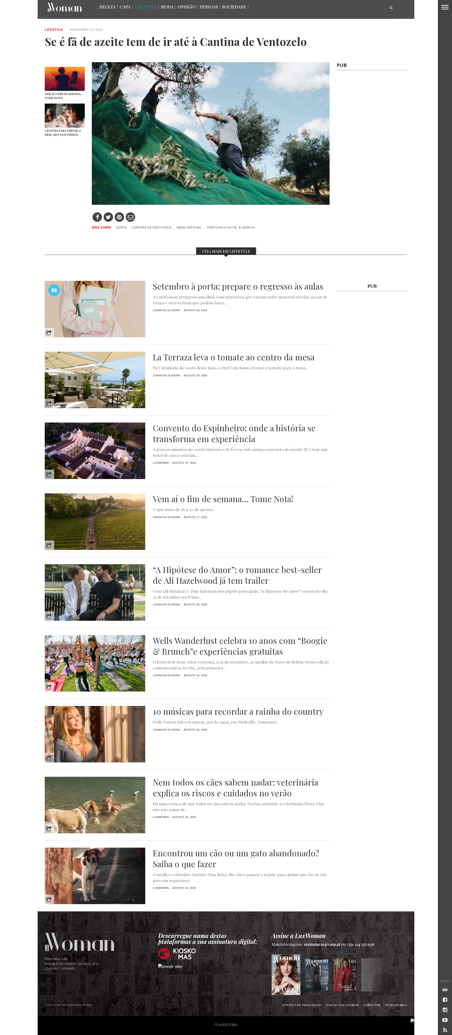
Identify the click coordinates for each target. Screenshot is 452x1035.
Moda (167, 7)
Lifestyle (146, 7)
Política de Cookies (342, 1005)
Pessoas (209, 7)
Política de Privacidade (301, 1005)
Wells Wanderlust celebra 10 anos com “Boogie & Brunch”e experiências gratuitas (240, 646)
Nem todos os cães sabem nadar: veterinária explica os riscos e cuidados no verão (235, 787)
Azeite (121, 227)
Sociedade (234, 7)
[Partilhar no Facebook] (97, 217)
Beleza (108, 7)
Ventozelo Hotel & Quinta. (231, 227)
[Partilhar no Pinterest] (119, 217)
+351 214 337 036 (360, 944)
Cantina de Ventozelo (152, 227)
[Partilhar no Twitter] (108, 217)
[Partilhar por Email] (130, 217)
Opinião (187, 7)
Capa (125, 7)
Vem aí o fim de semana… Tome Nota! (223, 498)
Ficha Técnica (396, 1005)
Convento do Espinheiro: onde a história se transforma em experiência (234, 433)
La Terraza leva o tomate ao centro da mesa (234, 357)
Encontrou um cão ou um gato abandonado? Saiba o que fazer (236, 858)
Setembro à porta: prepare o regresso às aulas (238, 286)
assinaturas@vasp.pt (322, 944)
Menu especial (189, 227)
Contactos (371, 1005)
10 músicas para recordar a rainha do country (238, 711)
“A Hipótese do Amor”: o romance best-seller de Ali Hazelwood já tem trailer (237, 575)
